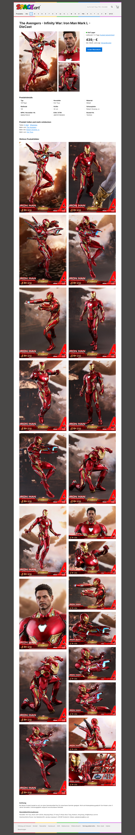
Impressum (51, 826)
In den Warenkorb (94, 49)
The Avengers (31, 127)
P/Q (83, 14)
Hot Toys (30, 132)
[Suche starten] (112, 7)
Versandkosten (106, 43)
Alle (27, 14)
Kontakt (35, 826)
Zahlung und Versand (24, 826)
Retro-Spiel (100, 826)
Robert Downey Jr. (33, 130)
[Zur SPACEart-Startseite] (28, 7)
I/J (60, 14)
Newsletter (42, 826)
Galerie (108, 826)
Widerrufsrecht (76, 826)
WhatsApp (33, 125)
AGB (58, 826)
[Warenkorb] (117, 7)
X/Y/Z (111, 14)
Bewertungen (22, 829)
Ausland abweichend (107, 35)
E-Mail (26, 125)
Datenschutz (65, 826)
